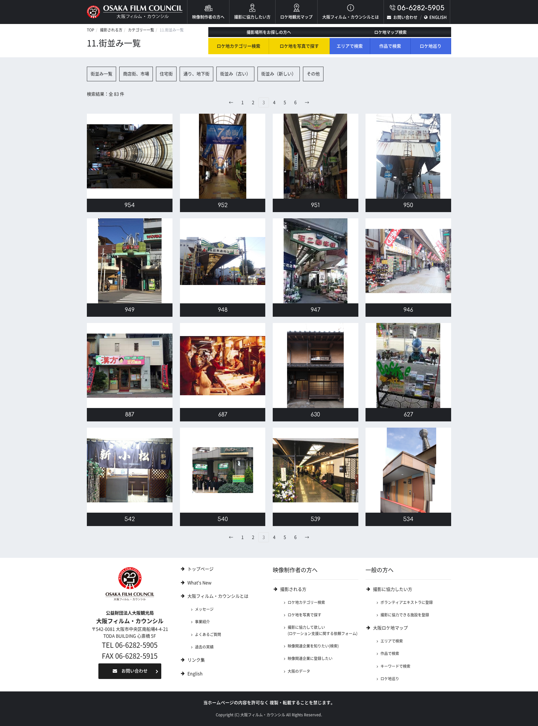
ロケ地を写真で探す (299, 46)
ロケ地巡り (430, 46)
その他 (313, 74)
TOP (90, 30)
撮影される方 (111, 30)
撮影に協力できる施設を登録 (404, 615)
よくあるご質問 (208, 634)
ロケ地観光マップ (296, 17)
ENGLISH (438, 17)
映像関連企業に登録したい (310, 658)
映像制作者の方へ (208, 17)
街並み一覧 (101, 74)
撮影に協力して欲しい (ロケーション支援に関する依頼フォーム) (322, 630)
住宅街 (166, 74)
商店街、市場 (136, 74)
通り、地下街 (196, 74)
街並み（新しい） (278, 74)
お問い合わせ (405, 17)
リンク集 (196, 660)
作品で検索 (390, 46)
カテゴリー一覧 (141, 30)
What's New (199, 583)
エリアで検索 (350, 46)
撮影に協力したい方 (252, 17)
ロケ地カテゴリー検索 (238, 46)
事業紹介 (202, 622)
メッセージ (204, 609)
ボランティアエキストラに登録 (406, 602)
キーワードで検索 (395, 666)
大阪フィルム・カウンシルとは (350, 17)
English (195, 673)
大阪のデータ (299, 671)
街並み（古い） (235, 74)
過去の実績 (204, 647)
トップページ (200, 569)
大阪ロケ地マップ (390, 628)
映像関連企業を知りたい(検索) (313, 646)
